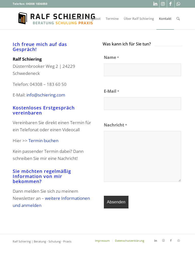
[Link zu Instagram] (163, 4)
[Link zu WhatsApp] (178, 4)
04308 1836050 (36, 4)
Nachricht (115, 125)
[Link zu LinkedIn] (155, 4)
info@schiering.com (45, 95)
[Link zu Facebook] (170, 4)
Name (111, 57)
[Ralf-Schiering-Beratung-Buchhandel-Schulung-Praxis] (57, 18)
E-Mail (111, 91)
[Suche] (178, 18)
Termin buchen (43, 140)
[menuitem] (75, 18)
